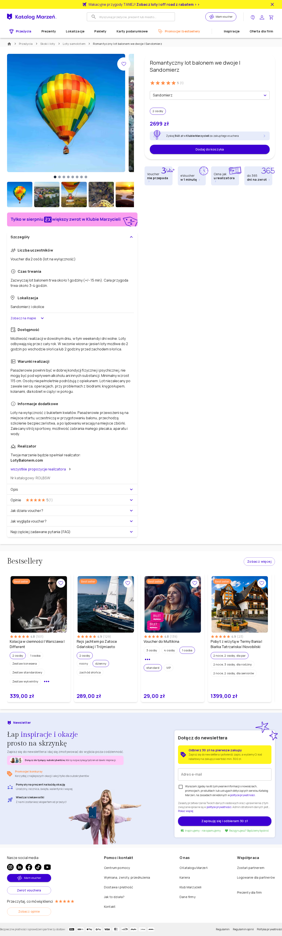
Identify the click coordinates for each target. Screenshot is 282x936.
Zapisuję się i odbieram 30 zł (224, 821)
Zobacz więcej (259, 561)
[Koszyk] (271, 17)
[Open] (265, 95)
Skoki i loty (47, 44)
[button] (158, 111)
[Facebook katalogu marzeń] (29, 867)
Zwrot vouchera (29, 890)
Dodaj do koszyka (210, 149)
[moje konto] (262, 17)
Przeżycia (26, 44)
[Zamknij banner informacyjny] (272, 4)
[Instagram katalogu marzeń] (10, 867)
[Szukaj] (93, 17)
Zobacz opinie (29, 911)
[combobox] (206, 95)
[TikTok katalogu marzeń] (38, 867)
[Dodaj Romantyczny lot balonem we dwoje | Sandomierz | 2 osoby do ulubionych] (123, 64)
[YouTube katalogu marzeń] (47, 867)
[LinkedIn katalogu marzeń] (19, 867)
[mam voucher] (212, 16)
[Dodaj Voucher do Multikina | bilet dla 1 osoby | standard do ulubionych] (194, 583)
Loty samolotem (74, 44)
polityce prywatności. (219, 807)
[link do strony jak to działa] (252, 17)
